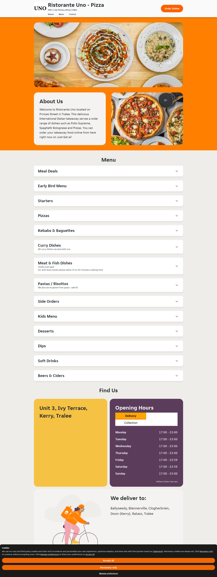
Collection (130, 423)
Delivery (130, 416)
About (51, 14)
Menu (61, 14)
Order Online (172, 8)
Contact (72, 14)
